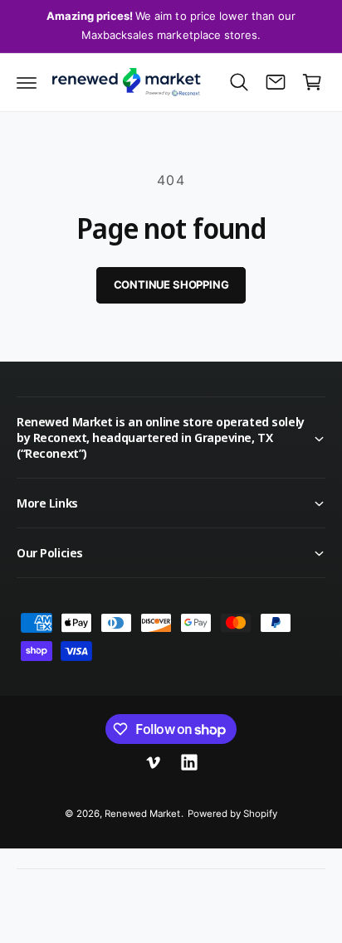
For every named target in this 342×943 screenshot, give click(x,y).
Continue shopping (171, 284)
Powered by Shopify (232, 813)
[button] (26, 82)
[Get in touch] (275, 82)
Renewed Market (142, 813)
